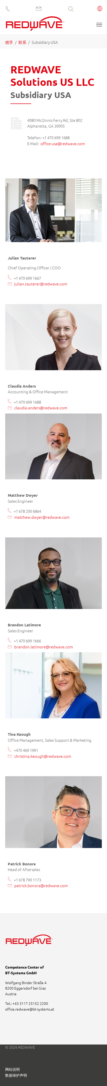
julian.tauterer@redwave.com (40, 283)
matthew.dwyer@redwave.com (42, 517)
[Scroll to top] (96, 1075)
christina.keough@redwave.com (42, 756)
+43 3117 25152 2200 (30, 1003)
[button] (100, 9)
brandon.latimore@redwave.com (43, 646)
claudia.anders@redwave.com (40, 407)
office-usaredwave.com (63, 143)
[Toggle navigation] (99, 24)
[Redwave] (35, 25)
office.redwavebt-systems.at (29, 1009)
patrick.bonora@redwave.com (41, 885)
